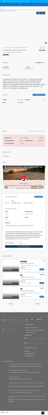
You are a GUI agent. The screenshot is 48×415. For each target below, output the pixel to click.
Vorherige (10, 304)
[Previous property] (5, 304)
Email (6, 217)
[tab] (37, 13)
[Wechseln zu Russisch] (28, 321)
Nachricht (7, 223)
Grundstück (11, 47)
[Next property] (43, 304)
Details (41, 269)
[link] (11, 265)
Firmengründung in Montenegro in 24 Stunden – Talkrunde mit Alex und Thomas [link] (25, 364)
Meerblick (6, 156)
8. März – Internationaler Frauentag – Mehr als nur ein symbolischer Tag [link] (24, 390)
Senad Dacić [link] (29, 269)
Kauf (4, 54)
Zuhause (5, 47)
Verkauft (7, 54)
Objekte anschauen (38, 196)
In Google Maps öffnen (39, 94)
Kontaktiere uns (28, 335)
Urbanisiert (25, 261)
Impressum (27, 351)
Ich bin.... (27, 217)
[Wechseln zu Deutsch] (39, 319)
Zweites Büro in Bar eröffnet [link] (14, 377)
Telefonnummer (29, 211)
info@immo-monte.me (31, 332)
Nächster (37, 304)
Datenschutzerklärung (23, 239)
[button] (40, 47)
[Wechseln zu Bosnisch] (28, 319)
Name (6, 211)
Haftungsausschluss (29, 355)
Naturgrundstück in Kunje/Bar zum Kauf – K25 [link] (30, 291)
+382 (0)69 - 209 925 (23, 1)
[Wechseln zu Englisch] (34, 319)
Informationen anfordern (24, 246)
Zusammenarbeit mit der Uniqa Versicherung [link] (18, 370)
